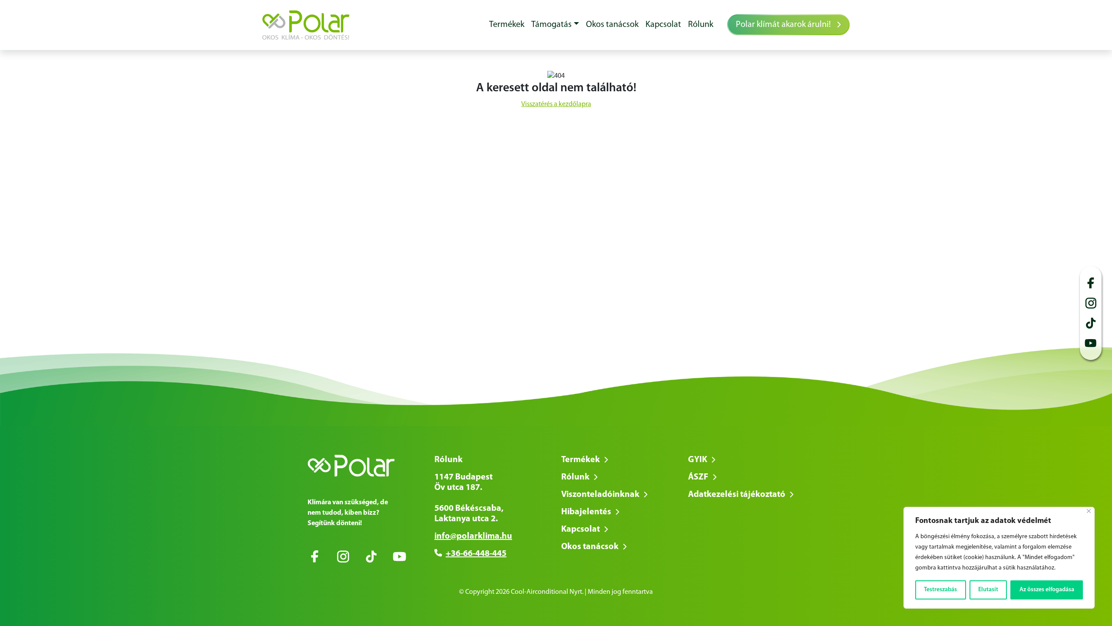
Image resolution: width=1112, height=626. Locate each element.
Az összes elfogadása (1046, 589)
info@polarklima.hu (473, 536)
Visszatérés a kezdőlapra (556, 104)
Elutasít (988, 589)
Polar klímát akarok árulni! (784, 24)
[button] (555, 24)
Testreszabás (940, 589)
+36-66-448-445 (476, 553)
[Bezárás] (1089, 511)
